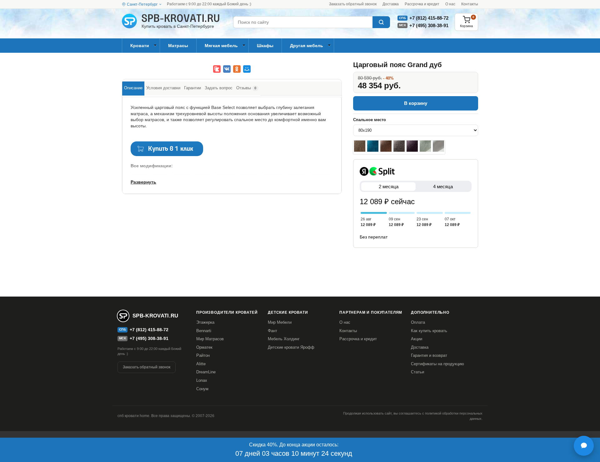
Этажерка (205, 322)
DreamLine (206, 372)
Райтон (203, 355)
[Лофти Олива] (425, 146)
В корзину (415, 103)
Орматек (204, 347)
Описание (133, 88)
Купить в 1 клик (170, 149)
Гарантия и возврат (429, 355)
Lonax (201, 380)
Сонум (202, 388)
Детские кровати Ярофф (291, 347)
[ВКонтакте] (227, 69)
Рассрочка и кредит (422, 4)
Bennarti (203, 330)
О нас (450, 4)
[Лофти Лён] (438, 146)
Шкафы (265, 45)
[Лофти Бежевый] (359, 146)
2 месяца (388, 186)
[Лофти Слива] (412, 146)
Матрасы (178, 45)
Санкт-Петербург (142, 4)
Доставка (390, 4)
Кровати (139, 45)
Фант (272, 330)
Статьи (417, 372)
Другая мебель (306, 45)
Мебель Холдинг (284, 339)
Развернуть (143, 181)
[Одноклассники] (237, 69)
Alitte (201, 363)
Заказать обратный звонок (353, 4)
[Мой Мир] (247, 69)
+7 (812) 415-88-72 (428, 18)
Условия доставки (163, 88)
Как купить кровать (429, 330)
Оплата (418, 322)
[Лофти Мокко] (386, 146)
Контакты (469, 4)
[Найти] (381, 22)
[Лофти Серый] (399, 146)
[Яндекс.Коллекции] (217, 69)
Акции (416, 339)
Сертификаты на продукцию (437, 363)
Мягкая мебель (221, 45)
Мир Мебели (280, 322)
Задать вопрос (218, 88)
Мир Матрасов (210, 339)
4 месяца (443, 186)
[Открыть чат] (584, 446)
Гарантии (192, 88)
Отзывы (246, 88)
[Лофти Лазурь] (372, 146)
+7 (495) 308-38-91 (428, 25)
